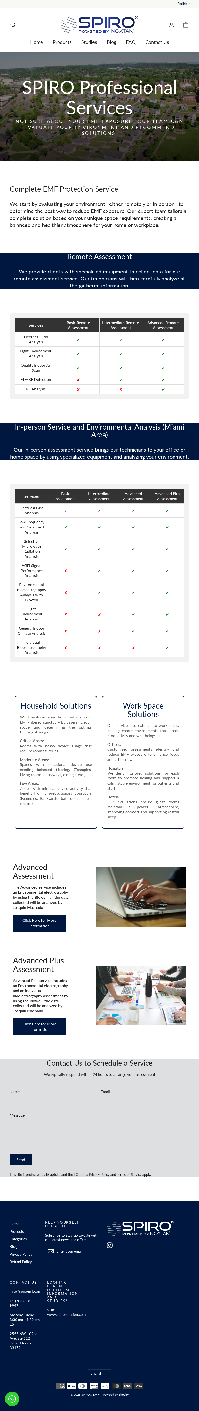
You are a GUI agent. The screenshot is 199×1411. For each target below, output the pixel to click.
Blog (111, 42)
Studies (89, 42)
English (96, 1373)
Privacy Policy (99, 1174)
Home (36, 42)
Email (105, 1091)
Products (62, 42)
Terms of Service (129, 1174)
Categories (18, 1239)
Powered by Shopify (116, 1394)
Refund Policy (21, 1262)
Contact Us (157, 42)
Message (17, 1115)
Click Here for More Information (39, 923)
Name (15, 1091)
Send (21, 1159)
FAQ (131, 42)
